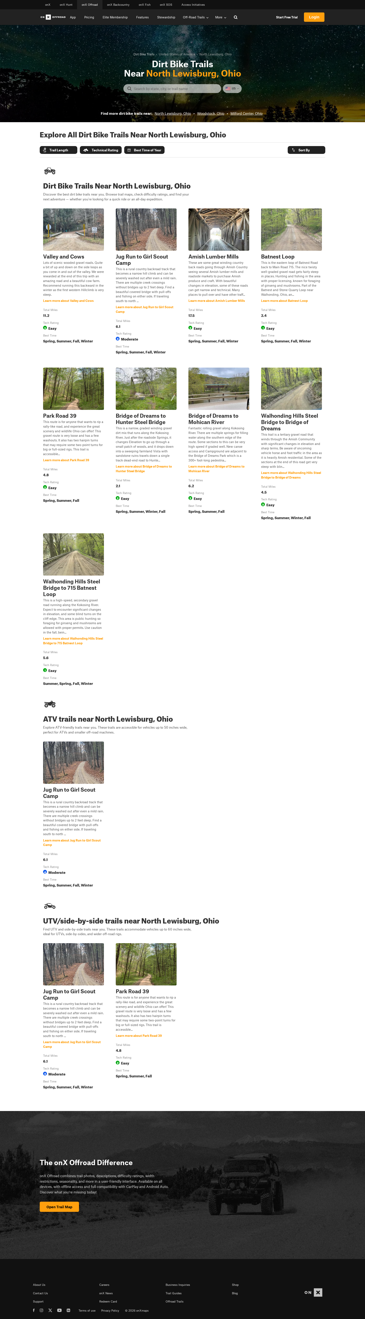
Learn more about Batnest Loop (291, 282)
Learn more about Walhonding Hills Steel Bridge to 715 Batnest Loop (73, 610)
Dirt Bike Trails (143, 54)
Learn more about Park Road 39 (73, 444)
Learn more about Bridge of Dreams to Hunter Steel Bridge (146, 444)
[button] (58, 150)
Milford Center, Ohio (246, 113)
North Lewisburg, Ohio (173, 113)
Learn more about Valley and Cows (73, 282)
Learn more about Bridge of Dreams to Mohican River (219, 444)
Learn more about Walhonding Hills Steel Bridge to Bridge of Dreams (291, 444)
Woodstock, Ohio (210, 113)
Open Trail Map (59, 1207)
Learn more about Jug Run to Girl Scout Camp (146, 282)
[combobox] (176, 88)
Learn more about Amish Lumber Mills (219, 282)
